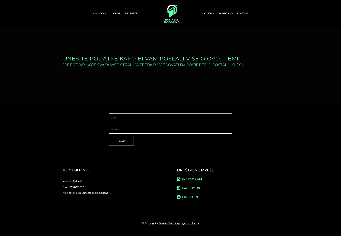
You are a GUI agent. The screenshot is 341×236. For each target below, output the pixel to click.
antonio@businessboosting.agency (89, 192)
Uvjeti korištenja (189, 223)
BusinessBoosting (168, 223)
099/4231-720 (76, 187)
